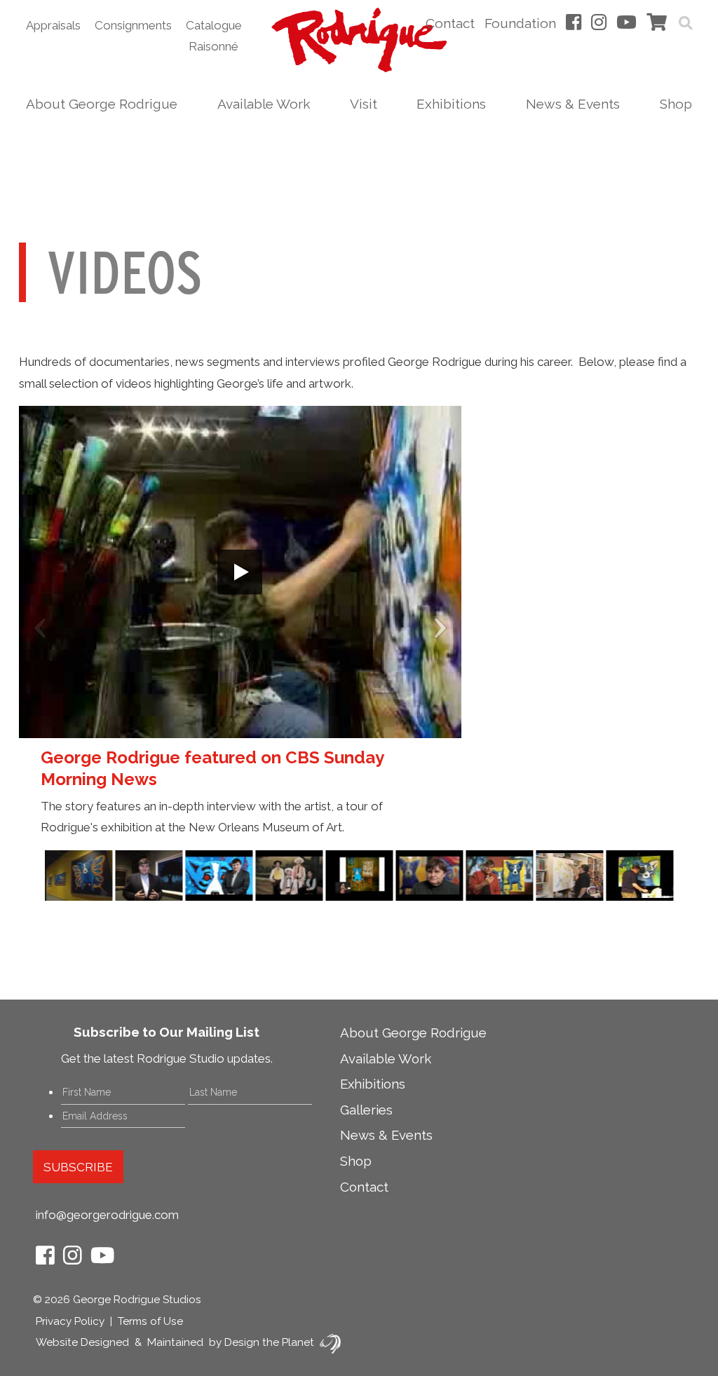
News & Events (573, 103)
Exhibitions (451, 103)
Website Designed (82, 1342)
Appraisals (53, 25)
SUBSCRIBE (78, 1167)
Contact (450, 23)
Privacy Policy (70, 1321)
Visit (363, 103)
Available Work (263, 103)
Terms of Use (150, 1321)
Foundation (520, 23)
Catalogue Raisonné (214, 36)
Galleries (366, 1109)
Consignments (133, 25)
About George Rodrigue (101, 103)
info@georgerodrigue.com (107, 1215)
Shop (676, 103)
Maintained (175, 1342)
